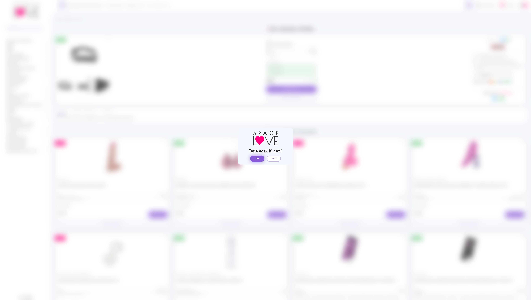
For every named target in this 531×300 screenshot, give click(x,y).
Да (257, 158)
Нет (274, 158)
